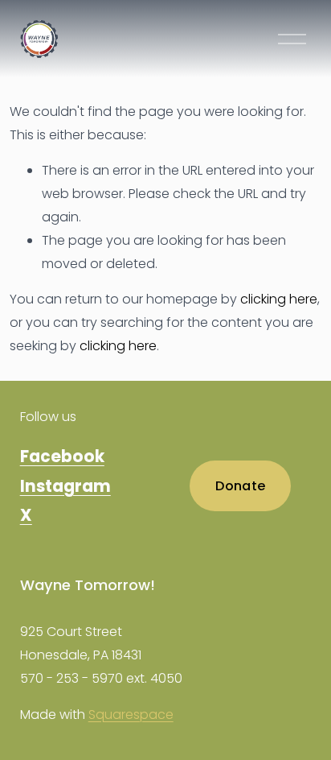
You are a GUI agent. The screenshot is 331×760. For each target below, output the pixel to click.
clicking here (278, 299)
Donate (240, 486)
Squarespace (131, 714)
